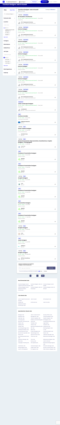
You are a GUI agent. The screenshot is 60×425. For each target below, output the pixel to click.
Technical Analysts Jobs (48, 331)
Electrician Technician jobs (23, 321)
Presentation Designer (24, 203)
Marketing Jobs (21, 316)
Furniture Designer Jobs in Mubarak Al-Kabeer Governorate (23, 289)
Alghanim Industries (25, 121)
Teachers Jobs (46, 324)
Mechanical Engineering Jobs (37, 326)
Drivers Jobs (20, 334)
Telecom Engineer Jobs (35, 318)
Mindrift (23, 158)
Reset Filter (12, 10)
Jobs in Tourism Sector (35, 314)
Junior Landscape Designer (25, 103)
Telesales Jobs (34, 323)
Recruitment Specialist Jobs (24, 333)
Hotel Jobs (33, 321)
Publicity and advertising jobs (37, 319)
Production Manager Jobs (48, 345)
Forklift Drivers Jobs (35, 347)
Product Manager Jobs (35, 331)
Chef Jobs (33, 339)
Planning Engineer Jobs (48, 328)
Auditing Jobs (21, 324)
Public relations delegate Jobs (49, 349)
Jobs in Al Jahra (46, 302)
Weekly (45, 271)
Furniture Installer (23, 116)
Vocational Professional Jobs (49, 321)
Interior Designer (22, 29)
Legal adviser (46, 323)
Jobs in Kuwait (34, 299)
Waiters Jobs (20, 323)
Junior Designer (22, 240)
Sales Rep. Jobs (21, 318)
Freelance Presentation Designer (27, 153)
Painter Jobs (45, 333)
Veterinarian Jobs (21, 345)
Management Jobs (34, 316)
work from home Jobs (35, 334)
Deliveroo (23, 245)
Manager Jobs (21, 314)
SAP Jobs (32, 328)
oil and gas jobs (21, 319)
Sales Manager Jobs (35, 333)
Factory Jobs (33, 341)
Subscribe (51, 268)
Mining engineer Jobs (22, 347)
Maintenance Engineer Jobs (49, 339)
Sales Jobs (33, 329)
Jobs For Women (46, 341)
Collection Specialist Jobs (48, 334)
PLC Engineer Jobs (34, 349)
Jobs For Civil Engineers (23, 349)
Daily (41, 271)
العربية (51, 1)
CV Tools (22, 2)
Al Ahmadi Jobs (34, 302)
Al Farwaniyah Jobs (47, 299)
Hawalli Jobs (20, 302)
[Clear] (13, 14)
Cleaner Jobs (33, 324)
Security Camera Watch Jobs (49, 347)
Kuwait (54, 1)
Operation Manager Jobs (23, 339)
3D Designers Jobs (47, 319)
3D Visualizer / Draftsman (25, 16)
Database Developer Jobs (23, 329)
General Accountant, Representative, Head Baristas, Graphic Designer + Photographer (35, 141)
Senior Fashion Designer (24, 128)
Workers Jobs (21, 326)
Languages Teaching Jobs (23, 342)
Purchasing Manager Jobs (23, 328)
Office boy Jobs (34, 336)
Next (43, 275)
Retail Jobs (20, 341)
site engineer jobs (34, 342)
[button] (11, 2)
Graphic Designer (23, 178)
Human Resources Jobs (23, 331)
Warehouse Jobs (46, 326)
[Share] (55, 23)
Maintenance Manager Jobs (49, 336)
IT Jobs (44, 329)
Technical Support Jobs (35, 345)
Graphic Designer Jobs (47, 318)
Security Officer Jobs (47, 314)
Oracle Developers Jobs (48, 316)
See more (6, 37)
